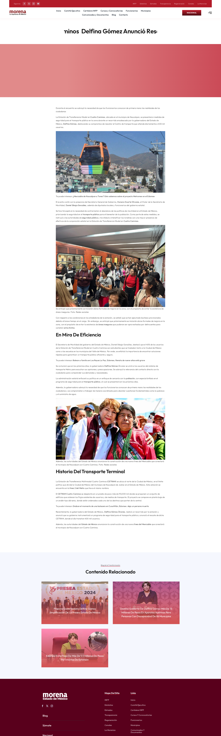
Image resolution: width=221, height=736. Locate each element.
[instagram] (33, 3)
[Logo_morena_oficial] (17, 11)
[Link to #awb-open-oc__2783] (210, 13)
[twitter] (29, 3)
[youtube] (38, 3)
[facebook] (24, 3)
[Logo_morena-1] (54, 691)
